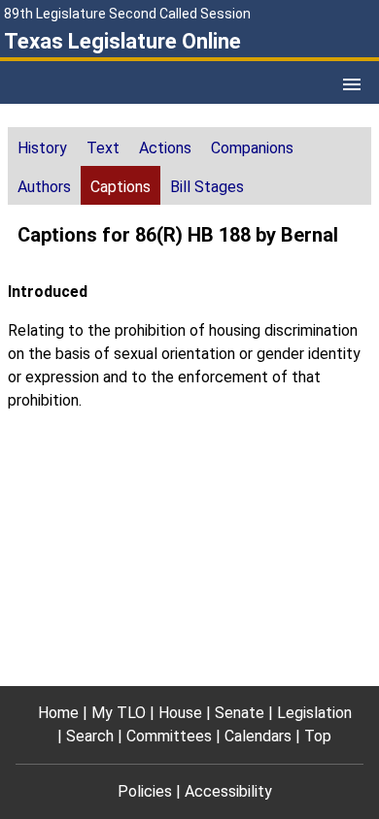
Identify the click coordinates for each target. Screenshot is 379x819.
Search (90, 736)
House (180, 713)
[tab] (42, 146)
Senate (239, 713)
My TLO (118, 713)
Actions (165, 148)
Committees (169, 736)
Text (103, 148)
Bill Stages (207, 187)
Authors (44, 187)
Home (58, 713)
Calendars (258, 736)
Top (317, 736)
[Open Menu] (352, 84)
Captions (120, 187)
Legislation (314, 713)
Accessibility (228, 791)
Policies (145, 791)
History (42, 148)
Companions (252, 148)
